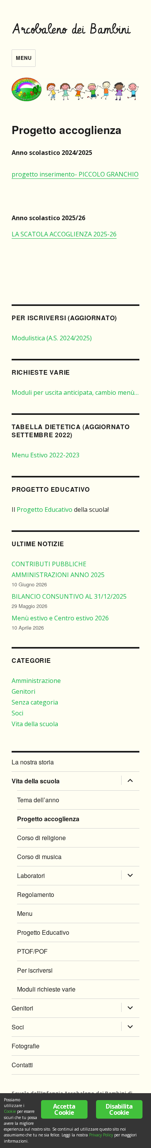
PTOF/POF (32, 951)
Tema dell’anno (38, 799)
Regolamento (35, 894)
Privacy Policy (101, 1135)
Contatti (22, 1064)
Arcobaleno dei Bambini (71, 29)
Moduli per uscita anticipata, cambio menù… (75, 392)
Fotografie (25, 1045)
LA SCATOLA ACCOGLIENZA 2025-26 (64, 234)
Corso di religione (41, 837)
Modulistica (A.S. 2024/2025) (52, 338)
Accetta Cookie (64, 1109)
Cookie (10, 1111)
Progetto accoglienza (48, 818)
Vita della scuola (35, 724)
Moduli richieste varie (46, 989)
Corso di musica (39, 856)
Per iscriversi (35, 970)
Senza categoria (35, 702)
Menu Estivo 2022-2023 (45, 455)
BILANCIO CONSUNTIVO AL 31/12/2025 (69, 596)
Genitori (23, 691)
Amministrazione (36, 680)
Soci (17, 713)
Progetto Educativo (44, 509)
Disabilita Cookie (119, 1109)
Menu (23, 57)
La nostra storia (33, 761)
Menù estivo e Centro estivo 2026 (60, 618)
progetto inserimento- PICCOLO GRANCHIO (75, 174)
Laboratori (31, 875)
